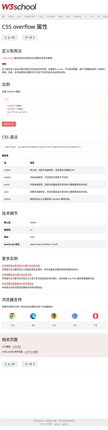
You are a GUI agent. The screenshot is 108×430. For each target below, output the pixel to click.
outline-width (10, 38)
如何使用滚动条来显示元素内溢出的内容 (21, 265)
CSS (19, 16)
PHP (68, 16)
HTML (11, 16)
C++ (92, 16)
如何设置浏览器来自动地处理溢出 (18, 283)
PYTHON (51, 16)
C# (98, 16)
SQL (41, 16)
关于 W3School (38, 420)
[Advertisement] (54, 392)
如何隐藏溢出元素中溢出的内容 (16, 274)
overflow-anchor (29, 38)
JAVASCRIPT (30, 16)
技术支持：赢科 (51, 420)
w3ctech (57, 424)
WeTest (64, 424)
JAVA (60, 16)
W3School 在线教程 (19, 6)
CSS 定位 (16, 346)
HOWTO (78, 16)
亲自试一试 (9, 124)
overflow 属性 (31, 351)
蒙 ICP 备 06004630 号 (67, 420)
